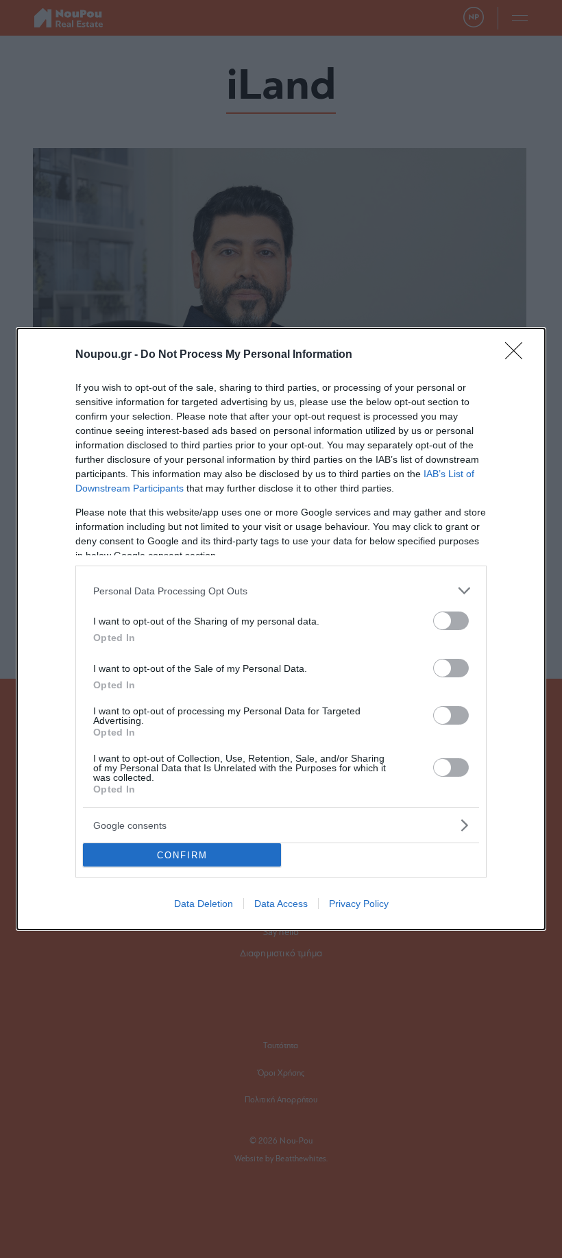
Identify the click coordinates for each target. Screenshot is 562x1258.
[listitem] (281, 590)
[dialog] (281, 629)
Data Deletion (203, 903)
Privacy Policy (359, 903)
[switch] (451, 621)
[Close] (518, 355)
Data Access (281, 903)
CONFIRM (182, 855)
